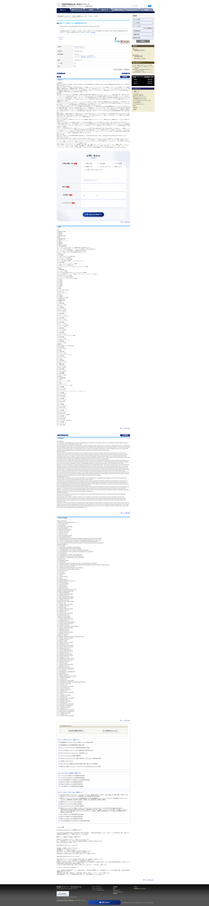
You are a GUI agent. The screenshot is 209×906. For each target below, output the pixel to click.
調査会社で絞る (136, 37)
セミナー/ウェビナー (133, 10)
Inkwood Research (79, 46)
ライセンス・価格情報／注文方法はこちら (85, 57)
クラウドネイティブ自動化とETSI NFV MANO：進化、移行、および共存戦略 (78, 763)
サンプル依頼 (118, 163)
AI (150, 5)
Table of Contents (62, 435)
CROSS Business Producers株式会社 (65, 900)
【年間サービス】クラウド (66, 761)
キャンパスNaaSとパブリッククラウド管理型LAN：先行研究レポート (77, 750)
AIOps (134, 109)
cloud (61, 38)
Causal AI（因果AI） (138, 95)
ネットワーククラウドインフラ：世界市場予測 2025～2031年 (75, 747)
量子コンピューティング (139, 96)
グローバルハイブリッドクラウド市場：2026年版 (72, 806)
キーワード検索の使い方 (148, 28)
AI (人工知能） (137, 102)
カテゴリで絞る (136, 19)
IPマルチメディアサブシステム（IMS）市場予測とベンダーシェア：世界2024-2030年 (80, 758)
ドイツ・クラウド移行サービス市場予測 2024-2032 (72, 775)
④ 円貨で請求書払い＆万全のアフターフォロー (142, 72)
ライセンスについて (105, 166)
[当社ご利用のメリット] (143, 62)
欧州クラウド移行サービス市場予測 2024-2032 (71, 781)
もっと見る (92, 32)
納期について (89, 166)
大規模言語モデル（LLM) (139, 98)
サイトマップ (116, 890)
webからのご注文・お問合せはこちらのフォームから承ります (110, 731)
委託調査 (91, 10)
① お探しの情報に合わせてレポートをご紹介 (142, 65)
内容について (118, 166)
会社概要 (147, 10)
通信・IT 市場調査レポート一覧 (80, 16)
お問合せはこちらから (139, 50)
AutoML (135, 107)
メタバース (136, 93)
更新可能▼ (127, 69)
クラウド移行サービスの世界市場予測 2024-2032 (72, 786)
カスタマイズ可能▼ (118, 69)
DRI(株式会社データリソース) (64, 16)
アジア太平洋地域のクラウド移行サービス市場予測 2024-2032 (75, 779)
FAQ (114, 888)
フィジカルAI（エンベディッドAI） (142, 100)
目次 (59, 76)
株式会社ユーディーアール (140, 888)
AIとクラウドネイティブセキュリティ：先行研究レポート (74, 753)
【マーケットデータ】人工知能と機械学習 (70, 755)
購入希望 (102, 163)
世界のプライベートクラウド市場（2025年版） (71, 801)
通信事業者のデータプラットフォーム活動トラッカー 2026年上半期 (76, 742)
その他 (95, 16)
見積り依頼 (89, 163)
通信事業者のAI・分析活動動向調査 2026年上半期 (72, 745)
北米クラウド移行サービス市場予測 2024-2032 (71, 784)
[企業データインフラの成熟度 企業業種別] (126, 73)
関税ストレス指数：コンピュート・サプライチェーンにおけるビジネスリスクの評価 (80, 766)
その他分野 (70, 773)
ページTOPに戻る (126, 222)
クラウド (91, 16)
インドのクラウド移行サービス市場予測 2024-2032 (72, 777)
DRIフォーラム (119, 10)
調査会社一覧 (105, 10)
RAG (134, 105)
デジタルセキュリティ (139, 104)
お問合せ (115, 893)
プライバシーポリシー (118, 891)
